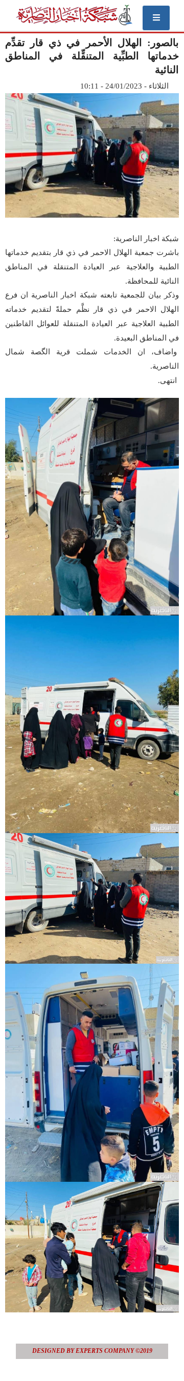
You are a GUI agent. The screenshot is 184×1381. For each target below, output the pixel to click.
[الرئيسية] (74, 15)
